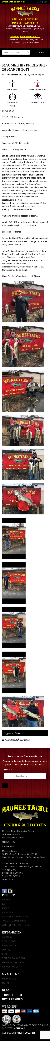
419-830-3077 (32, 36)
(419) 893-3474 (30, 22)
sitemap (20, 1028)
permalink (24, 739)
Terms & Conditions (13, 958)
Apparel (6, 899)
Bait (4, 903)
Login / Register (11, 978)
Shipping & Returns (13, 962)
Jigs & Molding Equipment (16, 916)
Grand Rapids (17, 36)
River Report (11, 739)
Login (39, 2)
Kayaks (5, 908)
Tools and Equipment (14, 920)
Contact (7, 949)
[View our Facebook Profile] (4, 890)
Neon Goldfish (26, 1032)
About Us (7, 937)
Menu (41, 52)
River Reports (12, 999)
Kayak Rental (9, 912)
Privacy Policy (10, 966)
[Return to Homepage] (25, 13)
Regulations (9, 945)
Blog (5, 954)
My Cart (6, 983)
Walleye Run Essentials (15, 925)
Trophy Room (9, 941)
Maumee (16, 22)
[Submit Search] (28, 52)
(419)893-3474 (9, 841)
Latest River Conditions (13, 2)
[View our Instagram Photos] (10, 890)
